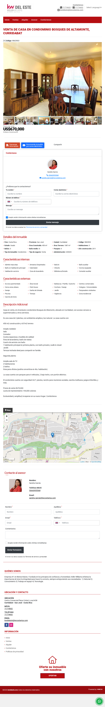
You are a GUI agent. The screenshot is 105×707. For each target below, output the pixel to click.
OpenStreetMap (96, 462)
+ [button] (7, 416)
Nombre (9, 507)
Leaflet (82, 462)
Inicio (7, 20)
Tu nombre (10, 190)
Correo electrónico (60, 190)
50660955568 (54, 175)
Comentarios (10, 529)
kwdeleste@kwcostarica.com (16, 620)
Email (8, 518)
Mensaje (9, 206)
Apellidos (58, 507)
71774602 (66, 7)
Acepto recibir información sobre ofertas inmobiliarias (27, 543)
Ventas (16, 20)
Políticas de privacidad (15, 652)
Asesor (34, 20)
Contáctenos (46, 20)
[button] (99, 44)
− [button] (7, 420)
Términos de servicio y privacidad (36, 227)
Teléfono (58, 518)
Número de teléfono (13, 198)
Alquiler (25, 20)
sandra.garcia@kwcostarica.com (54, 178)
